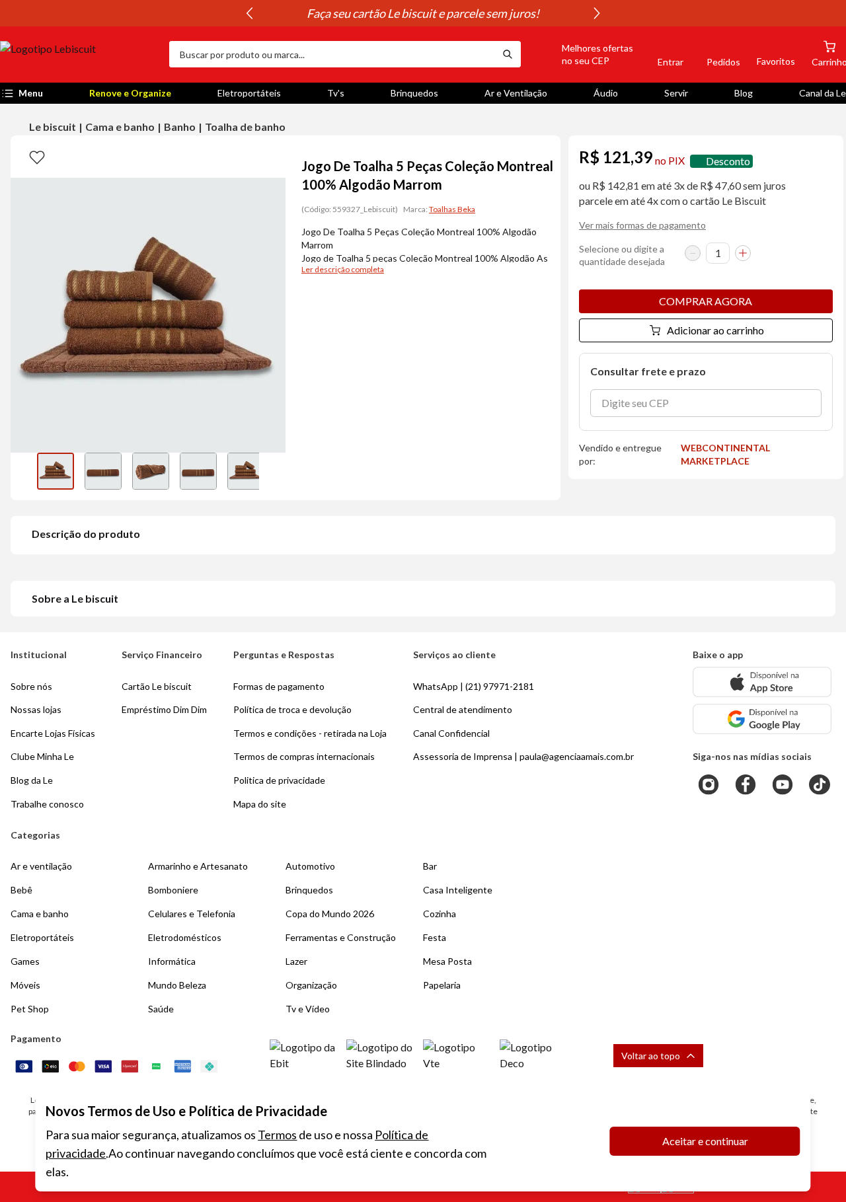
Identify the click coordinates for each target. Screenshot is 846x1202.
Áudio (606, 92)
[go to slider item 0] (55, 471)
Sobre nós (31, 686)
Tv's (335, 92)
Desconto (728, 161)
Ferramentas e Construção (341, 937)
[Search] (507, 54)
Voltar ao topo (650, 1055)
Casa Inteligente (457, 889)
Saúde (161, 1008)
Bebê (21, 889)
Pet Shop (30, 1008)
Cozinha (439, 913)
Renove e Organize (130, 92)
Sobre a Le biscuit (75, 598)
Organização (311, 985)
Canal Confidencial (451, 733)
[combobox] (331, 54)
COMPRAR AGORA (705, 301)
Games (25, 961)
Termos (277, 1134)
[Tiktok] (819, 784)
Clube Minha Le (42, 756)
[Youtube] (782, 784)
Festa (434, 937)
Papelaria (442, 985)
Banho (180, 126)
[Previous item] (249, 13)
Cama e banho (120, 126)
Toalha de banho (245, 126)
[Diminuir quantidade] (693, 253)
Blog (743, 92)
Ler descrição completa (342, 269)
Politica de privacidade (279, 780)
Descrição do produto (86, 533)
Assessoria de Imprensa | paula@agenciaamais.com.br (523, 756)
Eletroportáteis (249, 92)
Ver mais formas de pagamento (642, 225)
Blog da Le (32, 780)
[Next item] (597, 13)
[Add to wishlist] (37, 156)
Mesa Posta (447, 961)
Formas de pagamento (279, 686)
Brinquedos (414, 92)
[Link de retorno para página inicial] (79, 54)
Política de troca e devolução (292, 709)
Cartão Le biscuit (157, 686)
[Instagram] (708, 784)
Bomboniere (173, 889)
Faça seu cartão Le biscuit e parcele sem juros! (423, 13)
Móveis (25, 985)
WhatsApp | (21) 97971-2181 (473, 686)
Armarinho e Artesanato (198, 866)
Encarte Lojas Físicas (53, 733)
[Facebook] (745, 784)
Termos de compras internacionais (304, 756)
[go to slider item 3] (198, 471)
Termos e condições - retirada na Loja (310, 733)
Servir (676, 92)
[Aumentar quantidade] (743, 253)
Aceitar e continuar (705, 1141)
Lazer (296, 961)
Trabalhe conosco (47, 803)
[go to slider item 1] (103, 471)
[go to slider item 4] (245, 471)
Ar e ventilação (41, 866)
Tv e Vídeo (308, 1008)
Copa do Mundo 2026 (330, 913)
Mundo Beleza (177, 985)
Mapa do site (259, 803)
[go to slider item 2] (150, 471)
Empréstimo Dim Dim (164, 709)
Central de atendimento (462, 709)
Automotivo (310, 866)
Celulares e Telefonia (191, 913)
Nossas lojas (36, 709)
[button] (582, 54)
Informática (172, 961)
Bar (430, 866)
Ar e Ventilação (515, 92)
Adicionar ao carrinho (715, 330)
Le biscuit (52, 126)
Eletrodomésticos (184, 937)
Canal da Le (822, 92)
